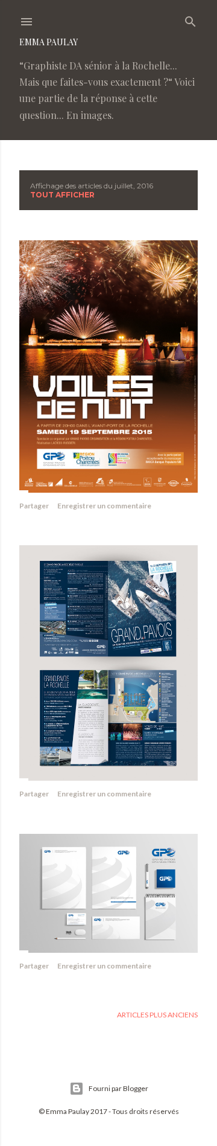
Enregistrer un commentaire (104, 505)
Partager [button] (34, 505)
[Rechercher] (190, 19)
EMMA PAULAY (48, 42)
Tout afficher (62, 194)
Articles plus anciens (157, 1014)
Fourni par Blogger (118, 1088)
